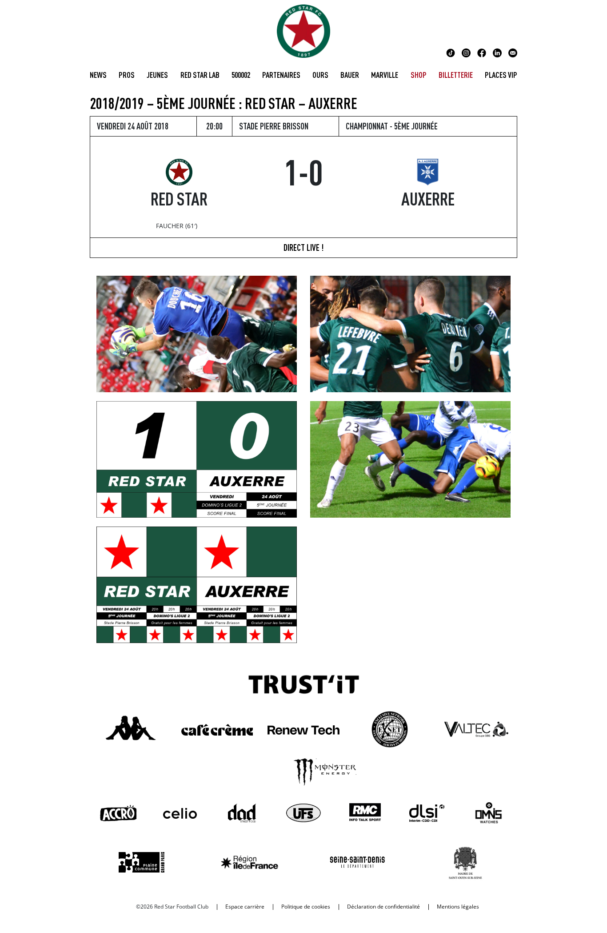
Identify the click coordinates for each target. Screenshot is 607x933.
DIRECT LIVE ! (303, 247)
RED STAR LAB (200, 74)
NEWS (98, 74)
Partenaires (281, 74)
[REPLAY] (410, 333)
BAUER (349, 74)
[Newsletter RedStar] (512, 52)
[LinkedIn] (497, 52)
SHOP (419, 74)
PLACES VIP (501, 74)
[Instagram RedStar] (466, 52)
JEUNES (157, 74)
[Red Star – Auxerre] (196, 458)
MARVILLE (384, 74)
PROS (127, 74)
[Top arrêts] (196, 333)
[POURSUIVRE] (410, 458)
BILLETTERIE (456, 74)
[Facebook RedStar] (481, 52)
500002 (241, 74)
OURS (320, 74)
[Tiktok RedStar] (450, 52)
